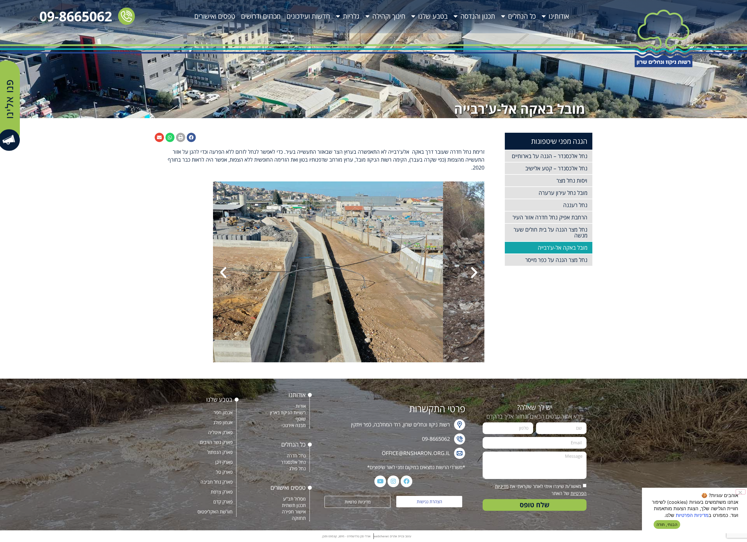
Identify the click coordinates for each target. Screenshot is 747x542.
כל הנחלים (522, 16)
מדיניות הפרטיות (692, 515)
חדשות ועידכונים (308, 16)
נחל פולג (297, 468)
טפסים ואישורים (214, 16)
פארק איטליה (220, 432)
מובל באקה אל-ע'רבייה (562, 247)
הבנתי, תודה (667, 524)
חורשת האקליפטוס (215, 511)
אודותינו (559, 16)
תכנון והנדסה (477, 16)
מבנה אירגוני (294, 425)
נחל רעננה (575, 205)
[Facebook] (406, 481)
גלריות (351, 16)
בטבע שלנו (433, 16)
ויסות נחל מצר (571, 180)
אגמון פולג (223, 422)
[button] (191, 137)
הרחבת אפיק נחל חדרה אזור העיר (549, 217)
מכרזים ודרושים (261, 16)
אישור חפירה (294, 511)
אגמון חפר (223, 412)
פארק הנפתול (220, 452)
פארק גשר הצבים (216, 442)
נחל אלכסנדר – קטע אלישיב (556, 168)
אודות (301, 406)
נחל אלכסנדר (293, 462)
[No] (741, 491)
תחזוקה (299, 518)
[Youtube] (380, 481)
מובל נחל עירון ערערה (563, 193)
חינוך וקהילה (388, 16)
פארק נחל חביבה (216, 482)
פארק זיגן (224, 462)
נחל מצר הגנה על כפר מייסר (556, 260)
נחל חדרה (296, 455)
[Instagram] (393, 481)
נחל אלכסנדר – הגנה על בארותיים (549, 156)
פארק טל (224, 472)
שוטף (301, 419)
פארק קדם (223, 502)
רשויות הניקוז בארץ (288, 412)
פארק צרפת (222, 492)
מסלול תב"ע (294, 499)
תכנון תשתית (294, 505)
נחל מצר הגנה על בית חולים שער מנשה (550, 232)
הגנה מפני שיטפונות (559, 141)
